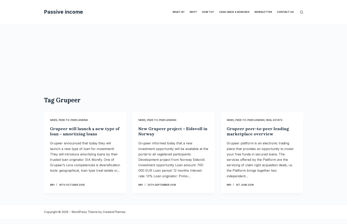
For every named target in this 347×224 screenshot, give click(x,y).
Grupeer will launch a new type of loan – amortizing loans (84, 131)
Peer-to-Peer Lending (73, 120)
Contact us (285, 11)
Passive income (63, 12)
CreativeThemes (114, 212)
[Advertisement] (173, 54)
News (53, 120)
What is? (178, 11)
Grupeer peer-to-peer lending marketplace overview (258, 131)
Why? (193, 11)
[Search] (301, 12)
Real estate (274, 120)
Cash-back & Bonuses (234, 11)
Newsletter (263, 11)
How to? (208, 11)
